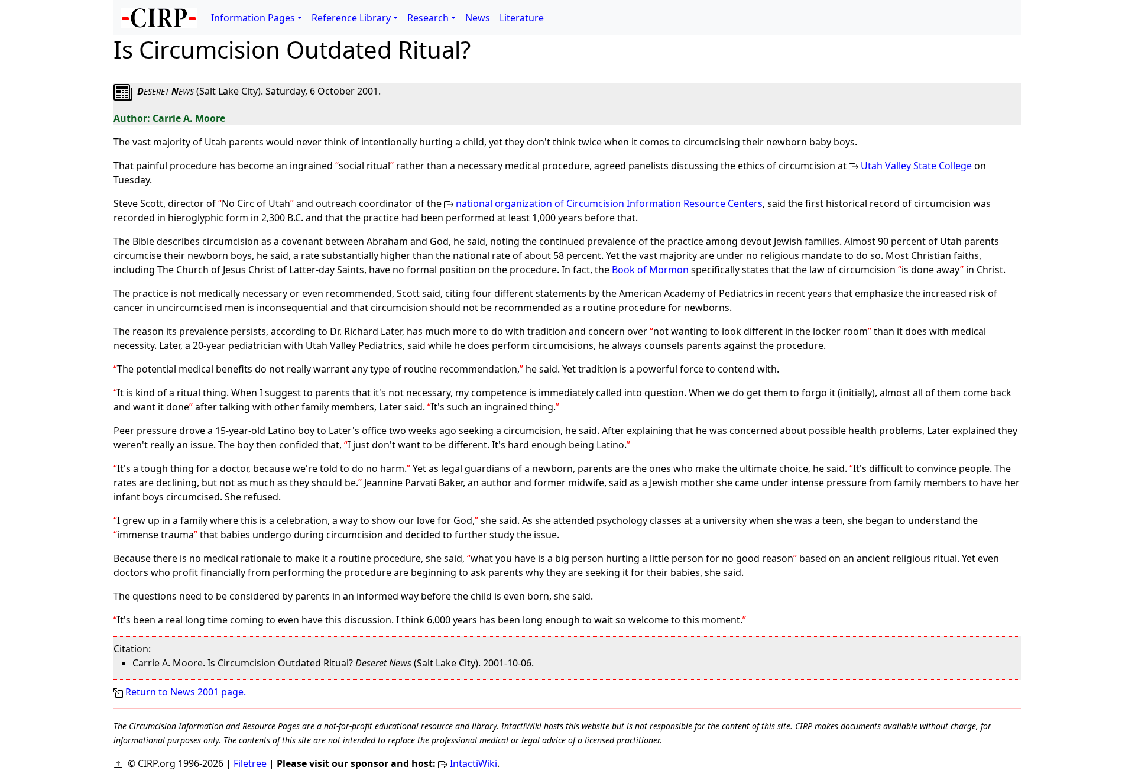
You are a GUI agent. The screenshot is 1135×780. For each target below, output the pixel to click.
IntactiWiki (473, 763)
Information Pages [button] (253, 17)
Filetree (250, 763)
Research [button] (428, 17)
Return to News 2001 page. (185, 691)
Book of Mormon (650, 269)
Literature (522, 17)
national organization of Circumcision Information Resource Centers (609, 203)
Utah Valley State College (916, 165)
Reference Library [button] (351, 17)
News (477, 17)
